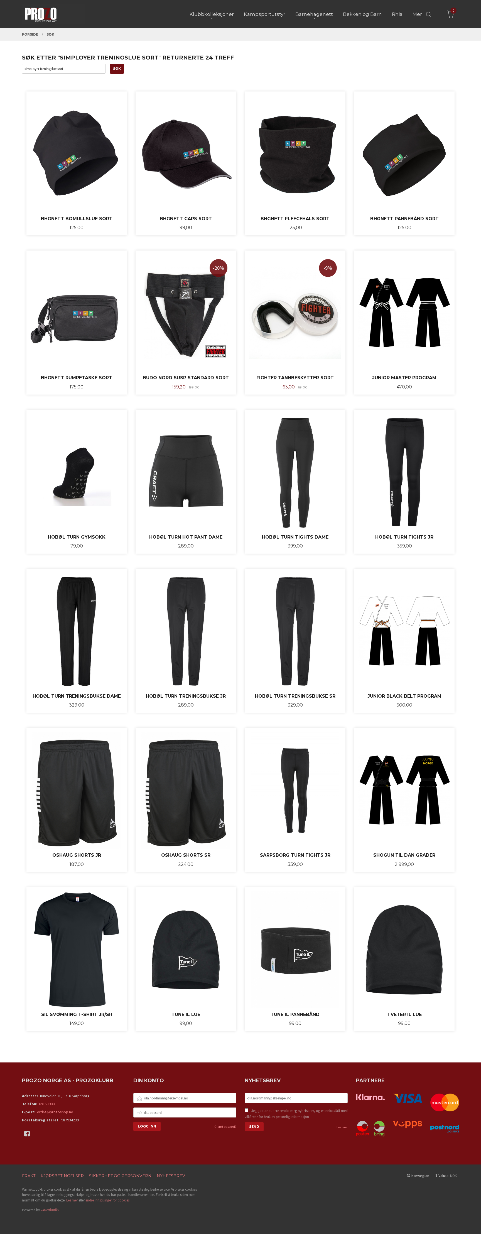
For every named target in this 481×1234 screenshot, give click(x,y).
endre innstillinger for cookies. (107, 1200)
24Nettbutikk (50, 1210)
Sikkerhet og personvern (120, 1175)
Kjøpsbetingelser (62, 1175)
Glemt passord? (225, 1126)
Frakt (28, 1175)
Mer (417, 14)
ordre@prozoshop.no (55, 1111)
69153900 (47, 1103)
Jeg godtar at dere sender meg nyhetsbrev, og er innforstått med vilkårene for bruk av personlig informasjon (296, 1113)
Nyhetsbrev (171, 1175)
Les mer (342, 1127)
